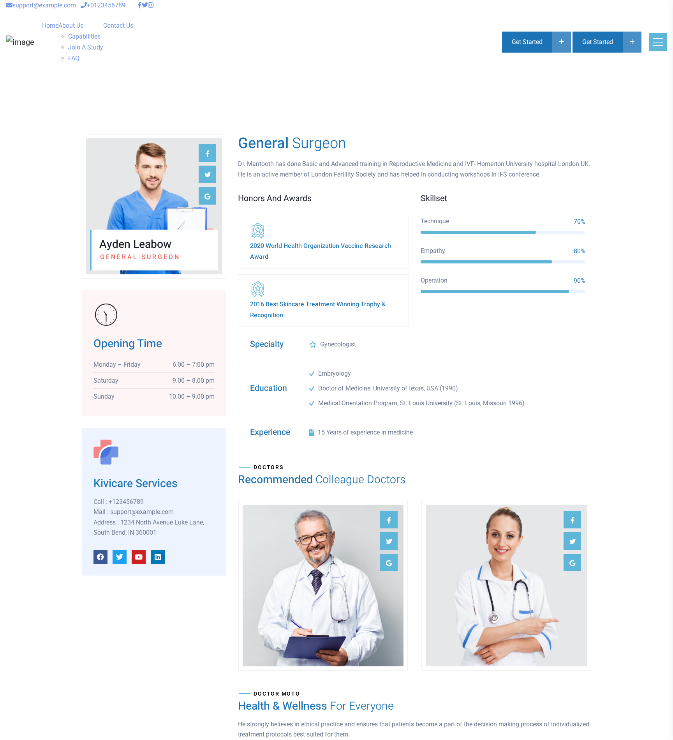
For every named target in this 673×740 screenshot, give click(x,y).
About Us (70, 25)
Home (50, 25)
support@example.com (44, 5)
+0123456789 (106, 5)
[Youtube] (139, 557)
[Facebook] (100, 557)
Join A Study (85, 47)
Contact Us (118, 25)
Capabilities (84, 36)
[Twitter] (120, 557)
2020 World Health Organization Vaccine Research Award (320, 251)
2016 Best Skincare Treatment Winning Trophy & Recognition (318, 310)
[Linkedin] (158, 557)
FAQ (73, 58)
